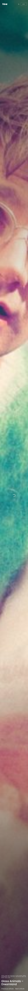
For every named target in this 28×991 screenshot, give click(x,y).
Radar (2, 977)
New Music (12, 976)
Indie (9, 976)
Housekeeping (4, 976)
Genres (24, 975)
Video (9, 977)
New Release (18, 976)
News (23, 976)
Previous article (7, 989)
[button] (19, 4)
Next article (19, 989)
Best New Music (11, 975)
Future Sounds (18, 975)
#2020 (2, 975)
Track (6, 977)
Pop (25, 976)
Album (6, 975)
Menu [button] (23, 4)
